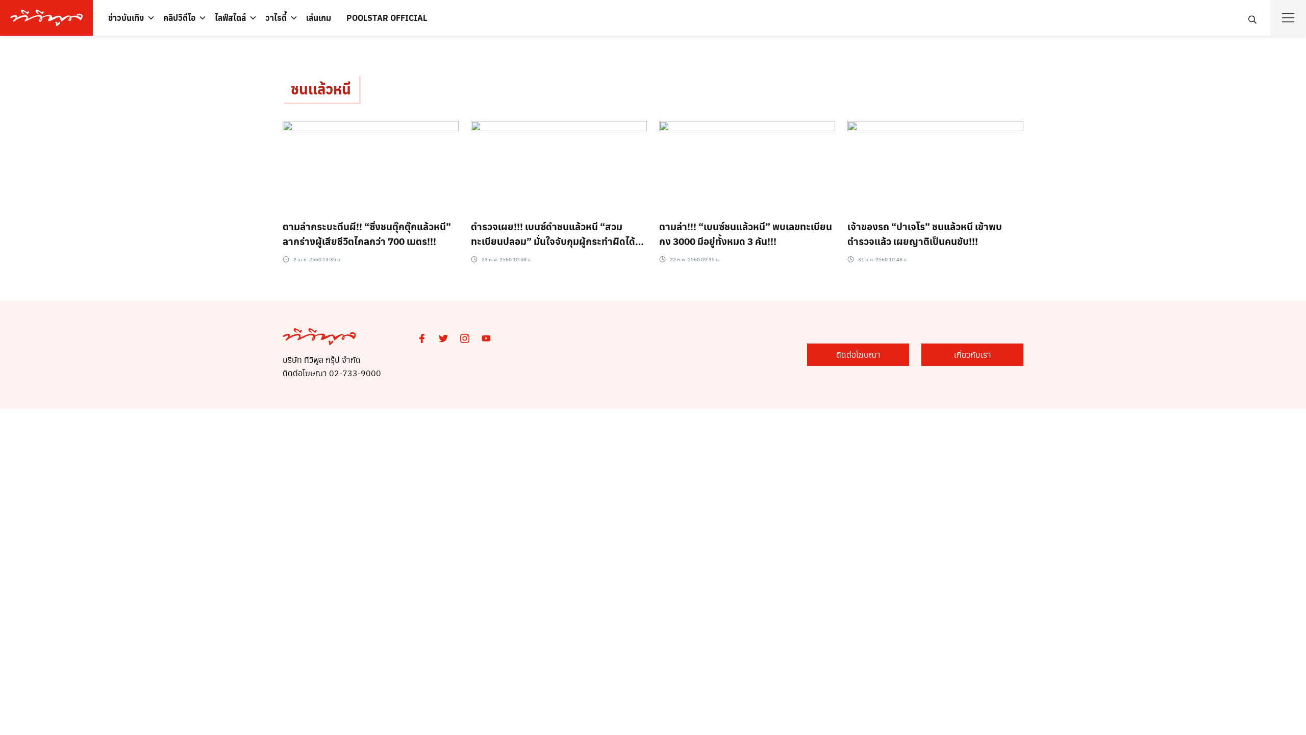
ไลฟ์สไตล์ (230, 17)
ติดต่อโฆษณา (858, 354)
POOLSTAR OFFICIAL (386, 17)
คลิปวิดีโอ (179, 17)
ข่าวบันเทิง (126, 17)
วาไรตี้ (276, 17)
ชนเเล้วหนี (321, 88)
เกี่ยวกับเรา (972, 354)
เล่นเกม (318, 17)
